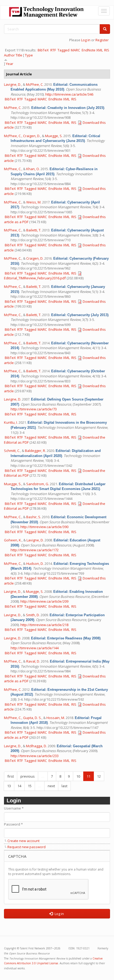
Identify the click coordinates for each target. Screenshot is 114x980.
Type (29, 55)
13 (9, 785)
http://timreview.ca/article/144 (35, 648)
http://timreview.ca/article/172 (35, 550)
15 (30, 785)
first (10, 776)
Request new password (26, 846)
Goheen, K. (13, 540)
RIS (106, 50)
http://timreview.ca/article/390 (44, 526)
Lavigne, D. (12, 84)
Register (102, 40)
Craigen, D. (31, 135)
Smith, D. (33, 614)
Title (19, 55)
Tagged (63, 50)
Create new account (23, 840)
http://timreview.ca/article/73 (34, 409)
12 (99, 776)
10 (78, 776)
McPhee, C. (34, 84)
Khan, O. (33, 168)
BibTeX (43, 50)
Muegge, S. (54, 135)
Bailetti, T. (33, 230)
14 (19, 785)
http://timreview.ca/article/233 (35, 755)
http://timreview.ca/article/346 (69, 94)
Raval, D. (33, 661)
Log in (85, 40)
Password (13, 824)
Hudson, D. (35, 563)
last (64, 785)
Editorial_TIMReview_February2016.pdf (35, 278)
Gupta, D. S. (32, 717)
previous (27, 776)
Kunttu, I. (11, 422)
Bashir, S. (33, 516)
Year (9, 63)
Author (9, 55)
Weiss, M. (33, 202)
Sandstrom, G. (37, 483)
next (51, 785)
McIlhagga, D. (36, 746)
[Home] (46, 12)
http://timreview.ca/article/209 (44, 601)
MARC (75, 50)
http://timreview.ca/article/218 (44, 624)
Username (14, 808)
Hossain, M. (55, 717)
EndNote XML (92, 50)
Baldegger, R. (35, 450)
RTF (53, 50)
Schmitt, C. (12, 450)
